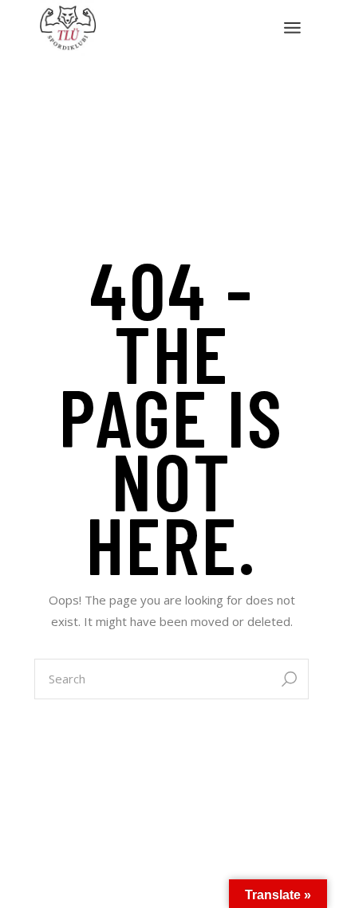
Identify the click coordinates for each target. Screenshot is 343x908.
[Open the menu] (292, 28)
